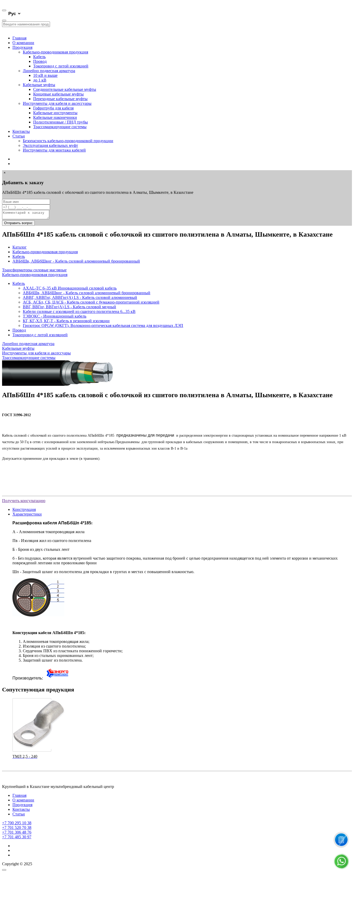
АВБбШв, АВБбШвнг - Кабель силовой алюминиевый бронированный (76, 261)
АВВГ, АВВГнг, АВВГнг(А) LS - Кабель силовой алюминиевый (80, 297)
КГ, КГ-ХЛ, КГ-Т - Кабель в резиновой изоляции (66, 321)
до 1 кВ (39, 80)
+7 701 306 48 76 (16, 832)
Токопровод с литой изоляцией (60, 66)
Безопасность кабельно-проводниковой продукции (68, 141)
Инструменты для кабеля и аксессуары (57, 103)
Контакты (21, 131)
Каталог (19, 247)
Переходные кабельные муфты (60, 99)
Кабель (39, 56)
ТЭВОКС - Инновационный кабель (54, 316)
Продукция (22, 47)
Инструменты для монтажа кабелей (54, 150)
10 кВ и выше (45, 75)
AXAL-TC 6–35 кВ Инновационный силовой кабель (70, 288)
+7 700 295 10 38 (16, 823)
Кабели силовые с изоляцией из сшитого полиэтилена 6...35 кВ (79, 311)
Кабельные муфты (39, 85)
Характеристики (27, 514)
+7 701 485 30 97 (16, 837)
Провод (40, 61)
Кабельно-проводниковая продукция (55, 52)
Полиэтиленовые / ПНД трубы (60, 122)
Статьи (18, 136)
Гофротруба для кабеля (53, 108)
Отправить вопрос (18, 223)
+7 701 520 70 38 (16, 827)
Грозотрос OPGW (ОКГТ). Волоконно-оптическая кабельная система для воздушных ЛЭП (103, 325)
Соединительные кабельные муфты (64, 89)
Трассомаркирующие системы (60, 127)
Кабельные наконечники (55, 117)
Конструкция (24, 509)
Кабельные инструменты (55, 113)
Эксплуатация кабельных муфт (50, 145)
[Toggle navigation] (4, 10)
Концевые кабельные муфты (58, 94)
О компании (23, 42)
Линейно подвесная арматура (49, 70)
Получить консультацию (23, 500)
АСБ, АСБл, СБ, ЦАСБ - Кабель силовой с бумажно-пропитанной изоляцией (91, 302)
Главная (19, 38)
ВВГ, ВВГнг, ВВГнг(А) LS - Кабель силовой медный (69, 307)
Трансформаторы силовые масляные (34, 270)
